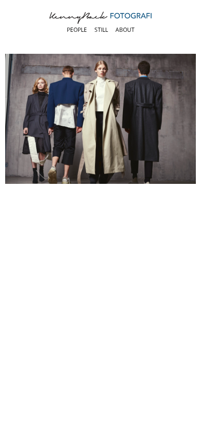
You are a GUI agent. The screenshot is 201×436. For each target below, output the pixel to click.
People (77, 30)
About (125, 30)
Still (101, 30)
